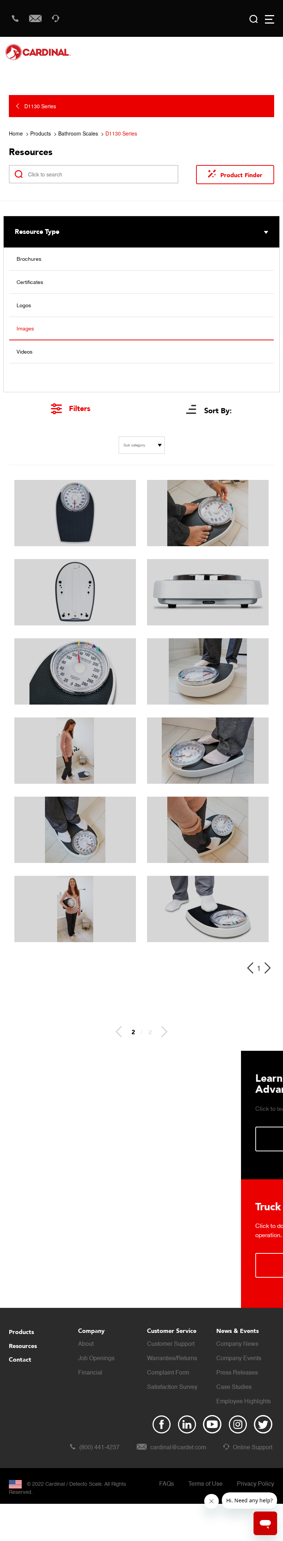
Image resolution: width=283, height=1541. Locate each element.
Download (140, 1265)
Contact (20, 1360)
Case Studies (234, 1387)
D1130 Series (121, 133)
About (86, 1344)
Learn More (140, 1139)
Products (40, 133)
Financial (90, 1373)
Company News (237, 1344)
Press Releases (237, 1373)
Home (16, 133)
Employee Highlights (243, 1402)
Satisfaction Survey (172, 1387)
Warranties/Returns (172, 1359)
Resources (23, 1346)
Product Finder (241, 175)
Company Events (238, 1359)
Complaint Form (168, 1373)
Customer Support (171, 1344)
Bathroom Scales (78, 133)
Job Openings (96, 1359)
